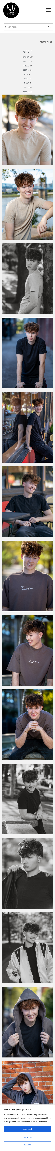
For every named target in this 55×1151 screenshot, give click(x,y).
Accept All (27, 1129)
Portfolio (46, 42)
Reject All (27, 1144)
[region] (27, 1127)
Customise (27, 1136)
